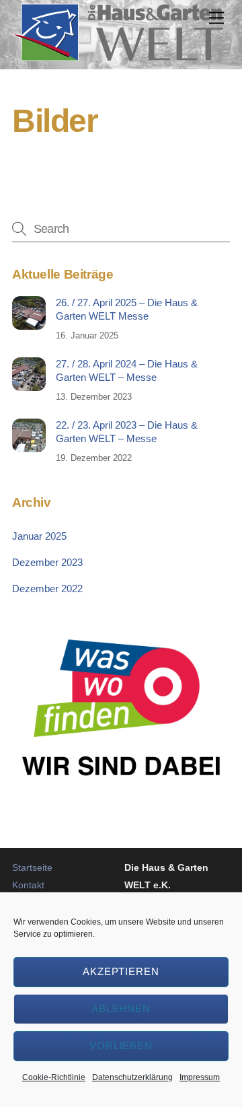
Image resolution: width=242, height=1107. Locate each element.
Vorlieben (121, 1045)
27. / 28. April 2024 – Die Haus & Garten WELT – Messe (127, 370)
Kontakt (28, 885)
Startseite (32, 868)
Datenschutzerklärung (132, 1077)
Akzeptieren (121, 971)
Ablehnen (121, 1008)
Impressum (199, 1077)
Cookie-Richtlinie (53, 1077)
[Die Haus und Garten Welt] (117, 55)
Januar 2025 (39, 536)
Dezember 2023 (47, 562)
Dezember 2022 (47, 588)
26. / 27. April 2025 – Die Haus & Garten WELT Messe (127, 309)
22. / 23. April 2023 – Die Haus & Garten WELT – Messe (127, 431)
